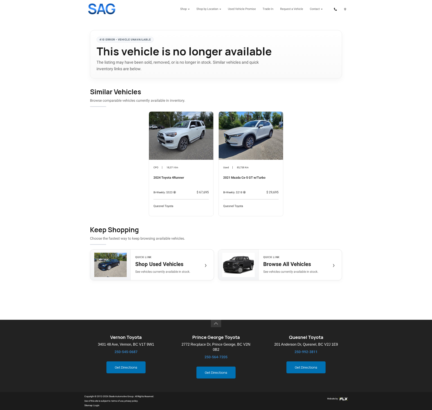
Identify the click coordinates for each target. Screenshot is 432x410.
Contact (315, 9)
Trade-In (268, 9)
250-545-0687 (126, 352)
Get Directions (126, 367)
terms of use (117, 401)
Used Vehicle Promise (242, 9)
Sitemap (88, 405)
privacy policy (130, 401)
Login (96, 405)
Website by (332, 398)
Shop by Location (207, 9)
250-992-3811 (306, 352)
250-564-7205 (216, 357)
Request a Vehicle (291, 9)
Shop (183, 9)
